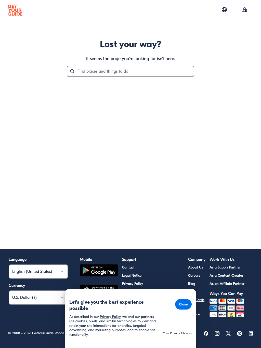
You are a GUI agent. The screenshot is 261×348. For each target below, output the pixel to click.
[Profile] (245, 10)
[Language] (224, 10)
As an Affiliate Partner (227, 284)
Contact (128, 267)
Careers (194, 275)
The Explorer (194, 311)
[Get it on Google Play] (99, 271)
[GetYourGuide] (15, 10)
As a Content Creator (226, 275)
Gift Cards (196, 300)
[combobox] (130, 71)
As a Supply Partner (225, 267)
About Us (195, 267)
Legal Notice (131, 275)
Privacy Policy (132, 284)
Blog (191, 284)
